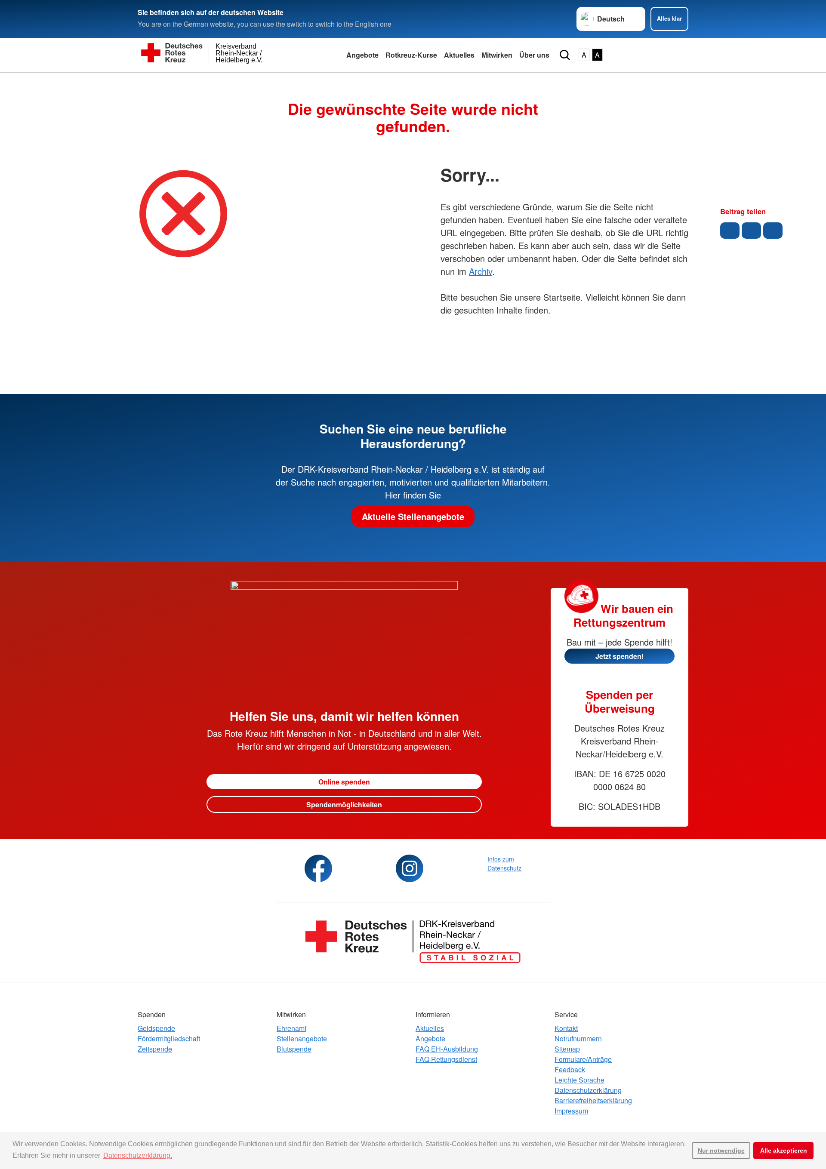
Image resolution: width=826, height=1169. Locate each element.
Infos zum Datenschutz (504, 863)
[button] (730, 230)
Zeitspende (155, 1049)
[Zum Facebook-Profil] (318, 868)
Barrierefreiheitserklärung (593, 1100)
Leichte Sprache (579, 1080)
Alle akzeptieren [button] (783, 1150)
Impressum (571, 1111)
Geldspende (156, 1028)
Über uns (534, 55)
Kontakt (566, 1028)
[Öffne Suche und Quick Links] (565, 55)
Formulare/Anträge (583, 1059)
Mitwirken (496, 55)
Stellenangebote (302, 1038)
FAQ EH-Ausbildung (447, 1049)
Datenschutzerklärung (588, 1090)
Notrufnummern (578, 1038)
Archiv (480, 271)
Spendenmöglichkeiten (344, 804)
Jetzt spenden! (619, 656)
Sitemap (567, 1049)
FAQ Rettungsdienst (446, 1059)
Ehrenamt (291, 1028)
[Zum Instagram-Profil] (409, 868)
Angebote (362, 55)
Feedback (570, 1069)
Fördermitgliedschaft (169, 1038)
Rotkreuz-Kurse (411, 55)
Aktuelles (459, 55)
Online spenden (344, 782)
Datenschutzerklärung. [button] (137, 1155)
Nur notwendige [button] (721, 1150)
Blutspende (294, 1049)
